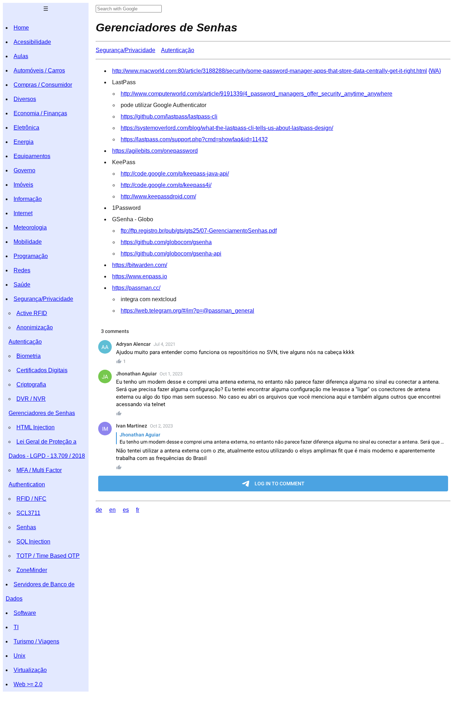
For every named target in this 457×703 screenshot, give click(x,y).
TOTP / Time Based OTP (48, 556)
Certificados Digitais (41, 370)
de (99, 510)
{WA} (434, 71)
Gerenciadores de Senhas (42, 413)
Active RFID (31, 313)
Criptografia (31, 384)
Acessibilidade (32, 42)
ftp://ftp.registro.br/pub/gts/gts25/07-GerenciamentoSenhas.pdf (199, 231)
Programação (31, 256)
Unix (19, 656)
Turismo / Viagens (36, 641)
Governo (24, 170)
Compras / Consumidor (43, 85)
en (112, 510)
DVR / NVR (31, 399)
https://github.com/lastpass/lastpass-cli (169, 116)
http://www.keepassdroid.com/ (158, 196)
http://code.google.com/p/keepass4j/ (166, 185)
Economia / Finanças (40, 113)
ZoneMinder (31, 570)
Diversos (25, 99)
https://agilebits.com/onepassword (155, 151)
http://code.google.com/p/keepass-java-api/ (175, 174)
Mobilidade (28, 242)
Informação (28, 199)
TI (16, 627)
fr (137, 510)
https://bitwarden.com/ (139, 265)
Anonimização (34, 327)
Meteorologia (30, 227)
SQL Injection (33, 541)
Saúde (22, 285)
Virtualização (30, 670)
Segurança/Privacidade (43, 299)
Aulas (21, 56)
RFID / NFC (31, 499)
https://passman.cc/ (136, 288)
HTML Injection (35, 427)
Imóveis (23, 185)
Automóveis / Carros (39, 70)
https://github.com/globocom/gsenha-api (171, 254)
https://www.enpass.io (139, 276)
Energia (24, 142)
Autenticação (25, 342)
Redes (22, 270)
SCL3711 (28, 513)
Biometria (28, 356)
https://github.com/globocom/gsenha (166, 242)
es (126, 510)
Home (21, 28)
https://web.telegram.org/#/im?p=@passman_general (187, 311)
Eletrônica (26, 128)
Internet (23, 213)
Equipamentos (32, 156)
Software (25, 613)
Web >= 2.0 (28, 684)
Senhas (26, 527)
